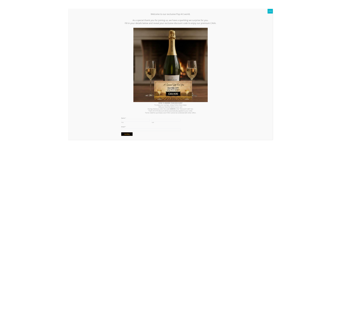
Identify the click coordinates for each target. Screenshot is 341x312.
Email (123, 127)
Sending (126, 134)
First (122, 122)
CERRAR (270, 11)
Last (153, 122)
